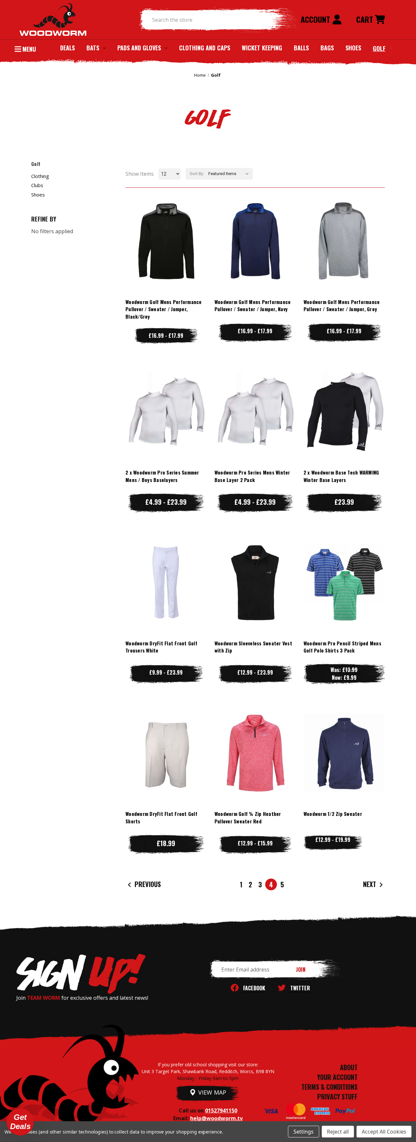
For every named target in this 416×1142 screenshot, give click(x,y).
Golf (379, 48)
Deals (67, 48)
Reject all (338, 1131)
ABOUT (349, 1067)
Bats (92, 48)
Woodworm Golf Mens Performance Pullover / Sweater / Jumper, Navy (252, 305)
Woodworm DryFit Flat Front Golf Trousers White (161, 647)
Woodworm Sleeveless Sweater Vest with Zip (253, 647)
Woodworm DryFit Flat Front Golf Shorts (161, 817)
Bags (327, 48)
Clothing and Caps (204, 48)
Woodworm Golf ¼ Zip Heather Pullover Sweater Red (247, 817)
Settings (303, 1131)
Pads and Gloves (139, 48)
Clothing (40, 176)
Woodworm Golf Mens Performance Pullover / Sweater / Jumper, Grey (342, 305)
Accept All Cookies (384, 1131)
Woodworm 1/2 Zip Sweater (333, 813)
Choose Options (166, 253)
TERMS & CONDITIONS (329, 1087)
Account (316, 19)
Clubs (37, 185)
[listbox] (230, 173)
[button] (20, 1122)
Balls (301, 48)
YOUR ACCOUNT (337, 1077)
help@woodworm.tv (216, 1118)
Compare (163, 240)
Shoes (353, 48)
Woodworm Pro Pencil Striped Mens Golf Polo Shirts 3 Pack (342, 647)
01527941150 (221, 1110)
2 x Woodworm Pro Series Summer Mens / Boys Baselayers (162, 476)
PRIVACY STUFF (337, 1096)
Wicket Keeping (262, 48)
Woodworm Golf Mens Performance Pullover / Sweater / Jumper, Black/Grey (163, 309)
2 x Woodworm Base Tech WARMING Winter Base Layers (341, 476)
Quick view (166, 227)
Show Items (139, 173)
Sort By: (197, 173)
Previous (147, 884)
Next (370, 884)
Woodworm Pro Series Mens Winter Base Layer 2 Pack (252, 476)
